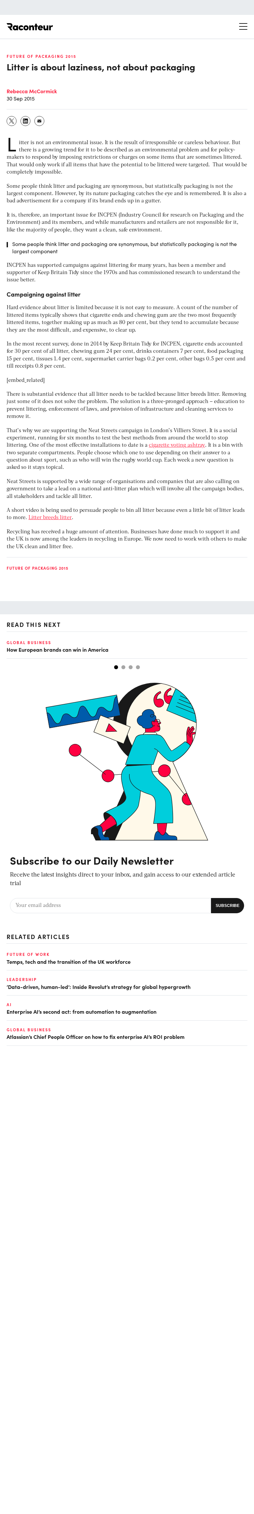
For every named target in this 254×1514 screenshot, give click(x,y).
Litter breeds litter (50, 517)
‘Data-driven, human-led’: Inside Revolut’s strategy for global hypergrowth (98, 986)
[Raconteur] (30, 26)
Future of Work (28, 954)
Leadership (22, 979)
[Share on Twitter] (12, 121)
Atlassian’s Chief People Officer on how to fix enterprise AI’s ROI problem (96, 1036)
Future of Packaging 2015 (41, 56)
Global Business (29, 642)
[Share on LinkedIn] (26, 121)
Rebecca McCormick (32, 91)
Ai (9, 1004)
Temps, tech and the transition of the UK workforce (69, 961)
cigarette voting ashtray (177, 445)
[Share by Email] (39, 121)
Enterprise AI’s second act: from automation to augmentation (81, 1011)
